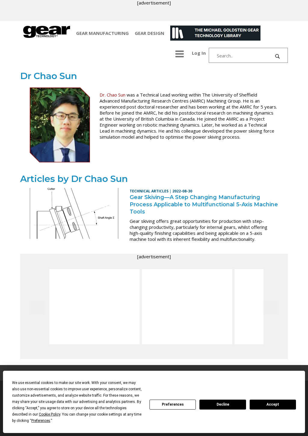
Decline (223, 404)
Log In (199, 53)
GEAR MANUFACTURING (102, 33)
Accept (272, 404)
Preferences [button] (40, 421)
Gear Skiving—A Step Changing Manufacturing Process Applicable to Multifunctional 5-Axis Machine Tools (204, 204)
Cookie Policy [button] (49, 414)
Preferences (173, 404)
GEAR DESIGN (149, 33)
